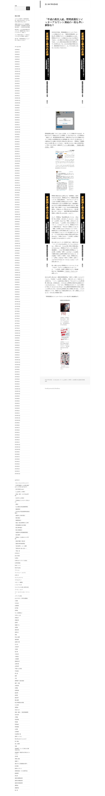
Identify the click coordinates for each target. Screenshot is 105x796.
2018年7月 (17, 284)
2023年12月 (17, 127)
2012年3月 (17, 466)
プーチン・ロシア (19, 589)
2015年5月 (17, 376)
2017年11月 (17, 304)
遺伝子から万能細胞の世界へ (21, 763)
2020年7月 (17, 226)
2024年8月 (17, 107)
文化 (16, 678)
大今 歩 (16, 644)
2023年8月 (17, 136)
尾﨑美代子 (17, 661)
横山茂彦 (17, 700)
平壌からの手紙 (18, 668)
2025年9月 (17, 76)
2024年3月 (17, 119)
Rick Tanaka (18, 567)
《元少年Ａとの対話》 (20, 498)
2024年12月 (17, 98)
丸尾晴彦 (17, 605)
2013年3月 (17, 437)
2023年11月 (17, 129)
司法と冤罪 (17, 637)
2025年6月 (17, 83)
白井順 (16, 729)
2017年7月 (17, 313)
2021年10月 (17, 190)
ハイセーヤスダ (18, 584)
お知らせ (17, 575)
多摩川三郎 (17, 642)
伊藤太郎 (17, 620)
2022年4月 (17, 175)
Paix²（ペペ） (18, 565)
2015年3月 (17, 381)
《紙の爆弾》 (18, 534)
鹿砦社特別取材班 (19, 783)
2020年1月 (17, 241)
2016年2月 (17, 355)
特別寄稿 (17, 719)
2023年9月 (17, 134)
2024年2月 (17, 122)
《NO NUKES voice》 (19, 489)
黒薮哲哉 (17, 787)
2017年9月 (17, 309)
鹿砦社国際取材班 (19, 778)
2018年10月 (17, 277)
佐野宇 (16, 622)
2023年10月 (17, 132)
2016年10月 (17, 335)
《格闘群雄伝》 (18, 520)
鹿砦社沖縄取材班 (19, 780)
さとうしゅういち (19, 577)
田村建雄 (17, 726)
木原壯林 (17, 685)
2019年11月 (17, 246)
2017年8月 (17, 311)
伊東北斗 (17, 617)
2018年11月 (17, 275)
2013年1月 (17, 442)
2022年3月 (17, 178)
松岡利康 (17, 690)
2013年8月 (17, 425)
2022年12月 (17, 156)
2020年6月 (17, 229)
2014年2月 (17, 410)
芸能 (16, 746)
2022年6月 (17, 170)
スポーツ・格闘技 (19, 582)
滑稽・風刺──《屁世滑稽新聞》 (22, 712)
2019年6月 (17, 258)
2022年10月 (17, 161)
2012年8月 (17, 454)
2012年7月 (17, 456)
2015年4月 (17, 379)
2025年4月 (17, 88)
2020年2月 (17, 238)
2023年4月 (17, 146)
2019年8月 (17, 253)
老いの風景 (17, 743)
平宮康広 (17, 671)
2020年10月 (17, 219)
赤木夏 (16, 756)
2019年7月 (17, 255)
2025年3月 (17, 90)
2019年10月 (17, 248)
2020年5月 (17, 231)
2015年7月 (17, 372)
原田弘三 (17, 632)
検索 (16, 5)
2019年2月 (17, 267)
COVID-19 (17, 553)
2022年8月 (17, 166)
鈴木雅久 (17, 766)
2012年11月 (17, 447)
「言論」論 (17, 550)
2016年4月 (17, 350)
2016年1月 (17, 357)
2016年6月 (17, 345)
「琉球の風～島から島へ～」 (21, 548)
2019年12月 (17, 243)
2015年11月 (17, 362)
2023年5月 (17, 144)
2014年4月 (17, 405)
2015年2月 (17, 384)
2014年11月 (17, 391)
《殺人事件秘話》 (19, 527)
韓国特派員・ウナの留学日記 (21, 771)
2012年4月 (17, 464)
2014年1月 (17, 413)
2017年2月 (17, 325)
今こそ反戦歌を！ (19, 613)
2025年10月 (17, 73)
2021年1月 (17, 212)
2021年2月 (17, 209)
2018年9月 (17, 279)
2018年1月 (17, 299)
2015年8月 (17, 369)
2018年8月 (17, 282)
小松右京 (17, 654)
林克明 (16, 695)
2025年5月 (17, 86)
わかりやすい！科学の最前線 (21, 598)
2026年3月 (17, 61)
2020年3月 (17, 236)
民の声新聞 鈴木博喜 (19, 702)
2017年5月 (17, 318)
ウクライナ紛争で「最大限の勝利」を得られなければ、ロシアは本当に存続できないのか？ (22, 20)
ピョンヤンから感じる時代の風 (21, 587)
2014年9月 (17, 396)
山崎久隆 (17, 663)
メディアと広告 (18, 596)
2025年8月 (17, 78)
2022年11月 (17, 158)
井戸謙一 (17, 608)
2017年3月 (17, 323)
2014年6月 (17, 401)
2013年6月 (17, 430)
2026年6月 (17, 54)
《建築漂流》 (18, 509)
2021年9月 (17, 192)
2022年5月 (17, 173)
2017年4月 (17, 321)
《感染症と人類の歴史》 (20, 515)
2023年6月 (17, 141)
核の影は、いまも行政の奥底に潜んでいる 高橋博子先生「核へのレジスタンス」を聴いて (22, 31)
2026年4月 (17, 59)
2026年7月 (17, 52)
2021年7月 (17, 197)
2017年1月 (17, 328)
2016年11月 (17, 333)
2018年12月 (17, 272)
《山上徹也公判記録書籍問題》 (21, 506)
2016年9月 (17, 338)
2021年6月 (17, 199)
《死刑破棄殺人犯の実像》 (21, 525)
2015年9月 (17, 367)
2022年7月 (17, 168)
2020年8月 (17, 224)
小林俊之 (17, 656)
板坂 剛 (16, 692)
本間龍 (16, 688)
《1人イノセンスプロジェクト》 (22, 483)
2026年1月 (17, 66)
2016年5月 (17, 347)
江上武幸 (17, 705)
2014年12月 (17, 388)
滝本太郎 (17, 714)
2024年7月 (17, 110)
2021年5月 (17, 202)
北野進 (16, 627)
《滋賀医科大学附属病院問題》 (21, 532)
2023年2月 (17, 151)
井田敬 (16, 610)
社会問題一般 (18, 734)
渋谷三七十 (17, 709)
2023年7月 (17, 139)
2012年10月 (17, 449)
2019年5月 (17, 260)
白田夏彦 (17, 731)
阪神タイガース (18, 768)
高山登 (16, 775)
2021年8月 (17, 195)
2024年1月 (17, 124)
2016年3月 (17, 352)
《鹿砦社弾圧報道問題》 (20, 543)
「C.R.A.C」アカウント (70, 271)
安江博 (16, 651)
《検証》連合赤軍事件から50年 (22, 522)
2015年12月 (17, 359)
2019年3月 (17, 265)
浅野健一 (17, 707)
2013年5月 (17, 432)
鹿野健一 (17, 785)
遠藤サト (17, 761)
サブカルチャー (18, 580)
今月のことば (18, 615)
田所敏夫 (17, 724)
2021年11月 (17, 187)
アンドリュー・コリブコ (20, 572)
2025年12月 (17, 69)
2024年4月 (17, 117)
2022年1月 (17, 183)
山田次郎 (17, 666)
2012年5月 (17, 461)
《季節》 (17, 504)
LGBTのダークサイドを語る (21, 560)
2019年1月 (17, 270)
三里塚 (16, 600)
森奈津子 (17, 697)
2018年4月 (17, 292)
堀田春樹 (17, 639)
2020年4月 (17, 233)
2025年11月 (17, 71)
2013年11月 (17, 418)
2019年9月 (17, 250)
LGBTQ (16, 558)
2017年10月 (17, 306)
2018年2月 (17, 296)
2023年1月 (17, 153)
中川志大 (17, 603)
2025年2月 (17, 93)
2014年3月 (17, 408)
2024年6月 (17, 112)
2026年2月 (17, 64)
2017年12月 (17, 301)
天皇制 (16, 649)
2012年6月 (17, 459)
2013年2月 (17, 439)
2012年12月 (17, 444)
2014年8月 (17, 398)
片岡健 (16, 717)
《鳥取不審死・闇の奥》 (20, 541)
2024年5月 (17, 115)
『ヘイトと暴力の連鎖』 (68, 145)
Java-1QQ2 (17, 555)
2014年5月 (17, 403)
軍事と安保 (17, 758)
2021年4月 (17, 204)
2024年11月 (17, 100)
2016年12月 (17, 330)
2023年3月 (17, 149)
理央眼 (16, 722)
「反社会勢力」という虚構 (21, 546)
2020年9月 (17, 221)
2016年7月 (17, 342)
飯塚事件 (17, 773)
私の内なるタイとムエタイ (21, 739)
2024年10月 (17, 103)
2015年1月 (17, 386)
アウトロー (17, 570)
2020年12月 (17, 214)
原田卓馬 (17, 629)
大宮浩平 (17, 646)
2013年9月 (17, 422)
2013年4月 (17, 435)
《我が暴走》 (18, 518)
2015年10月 (17, 364)
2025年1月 (17, 95)
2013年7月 (17, 427)
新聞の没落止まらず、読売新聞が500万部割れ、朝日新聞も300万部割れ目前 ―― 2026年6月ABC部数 (22, 26)
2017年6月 (17, 316)
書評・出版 (17, 683)
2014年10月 (17, 393)
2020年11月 (17, 216)
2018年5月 (17, 289)
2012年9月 (17, 451)
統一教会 (17, 741)
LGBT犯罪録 (17, 563)
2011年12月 (17, 473)
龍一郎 (16, 790)
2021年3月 (17, 207)
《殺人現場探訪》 (19, 530)
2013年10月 (17, 420)
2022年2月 (17, 180)
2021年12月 (17, 185)
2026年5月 (17, 56)
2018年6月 (17, 287)
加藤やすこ (17, 625)
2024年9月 (17, 105)
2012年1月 (17, 471)
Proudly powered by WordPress (52, 388)
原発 (16, 634)
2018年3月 (17, 294)
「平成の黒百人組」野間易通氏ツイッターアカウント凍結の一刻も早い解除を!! (64, 22)
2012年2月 (17, 468)
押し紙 (16, 673)
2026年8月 (17, 49)
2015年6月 (17, 374)
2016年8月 (17, 340)
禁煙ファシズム (18, 736)
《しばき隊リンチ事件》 (20, 491)
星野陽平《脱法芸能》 (20, 680)
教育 (16, 676)
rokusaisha (56, 379)
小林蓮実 (17, 659)
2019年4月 (17, 262)
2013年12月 (17, 415)
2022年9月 (17, 163)
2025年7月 (17, 81)
